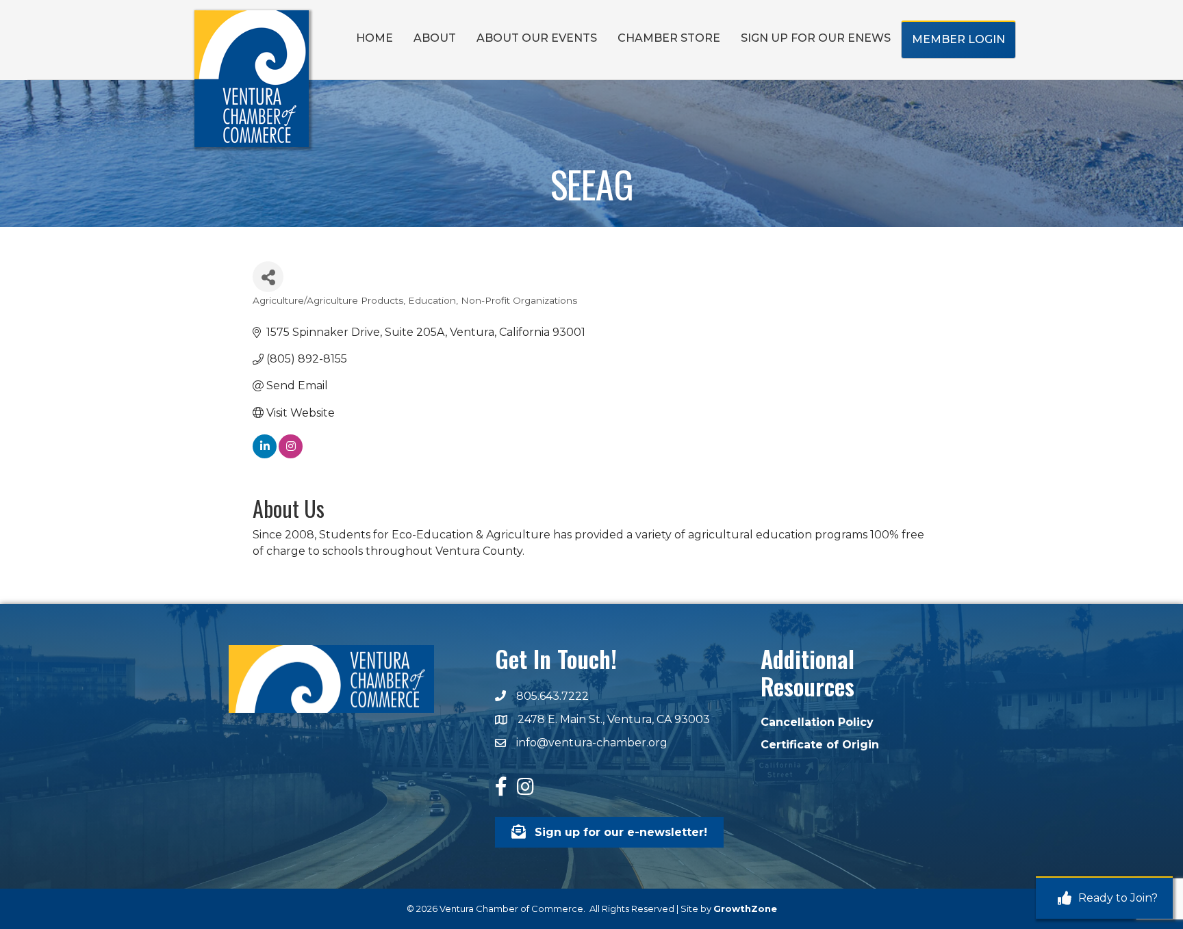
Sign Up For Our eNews (816, 37)
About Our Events (536, 37)
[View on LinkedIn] (265, 454)
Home (374, 37)
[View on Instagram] (291, 454)
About (435, 37)
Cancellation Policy (817, 722)
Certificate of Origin (820, 744)
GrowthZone (745, 908)
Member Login (958, 39)
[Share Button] (268, 276)
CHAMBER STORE (669, 37)
